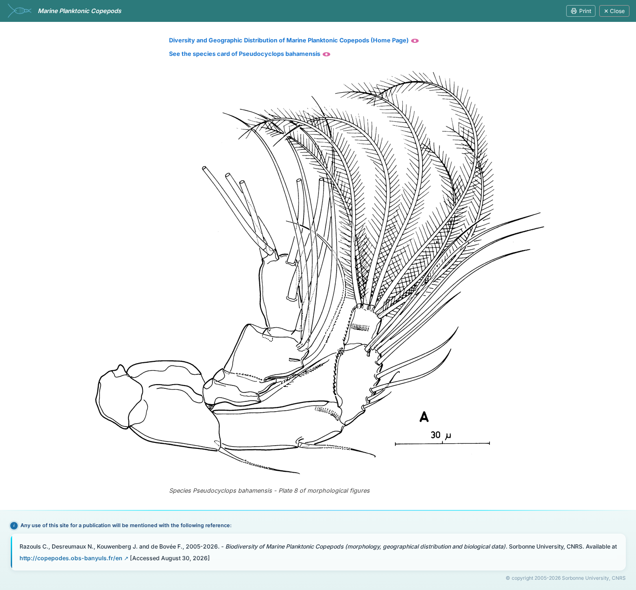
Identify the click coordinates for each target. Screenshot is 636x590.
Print (585, 10)
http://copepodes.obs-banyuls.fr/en (71, 558)
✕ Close (614, 10)
